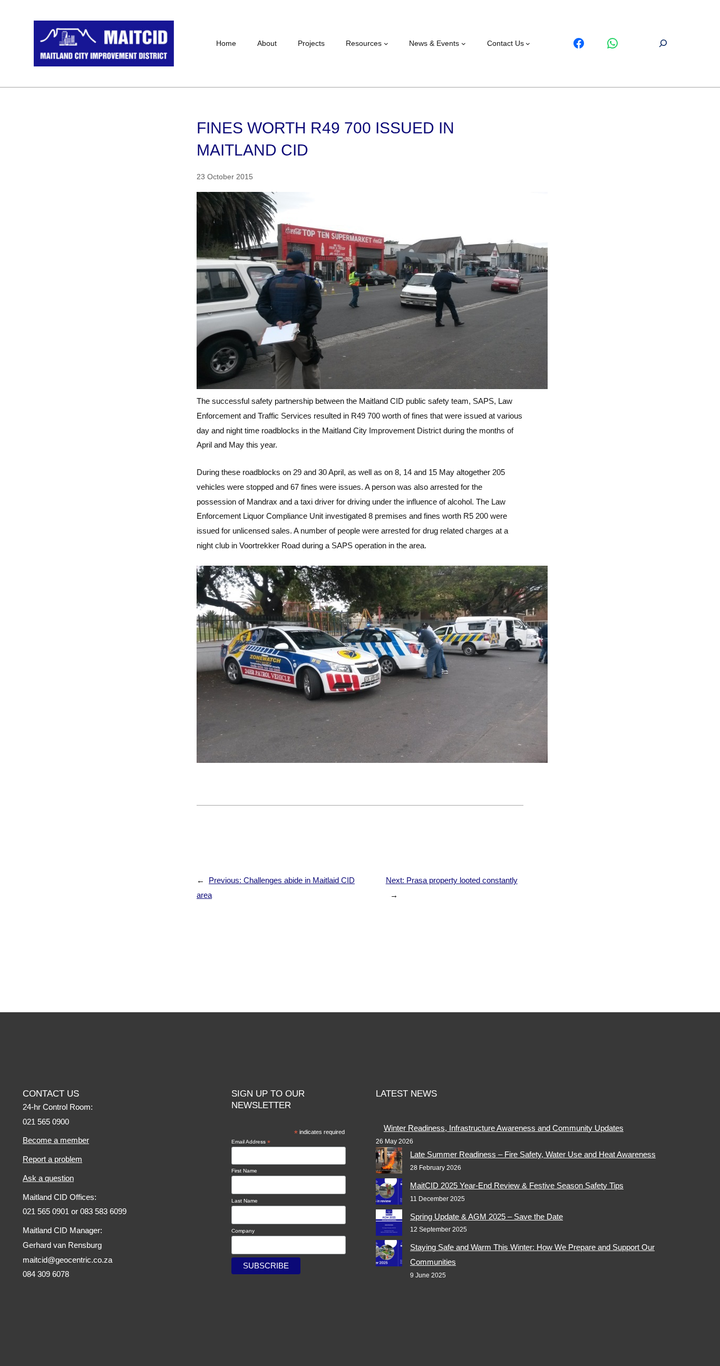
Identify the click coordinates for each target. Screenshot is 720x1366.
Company (243, 1231)
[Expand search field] (663, 43)
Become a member (56, 1140)
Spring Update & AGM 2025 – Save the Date (486, 1216)
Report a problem (52, 1159)
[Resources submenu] (386, 43)
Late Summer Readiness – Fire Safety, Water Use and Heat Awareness (533, 1154)
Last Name (244, 1201)
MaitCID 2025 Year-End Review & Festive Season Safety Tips (517, 1185)
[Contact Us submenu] (528, 43)
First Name (244, 1171)
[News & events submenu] (463, 43)
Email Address (250, 1142)
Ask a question (48, 1178)
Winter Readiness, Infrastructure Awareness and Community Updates (504, 1127)
